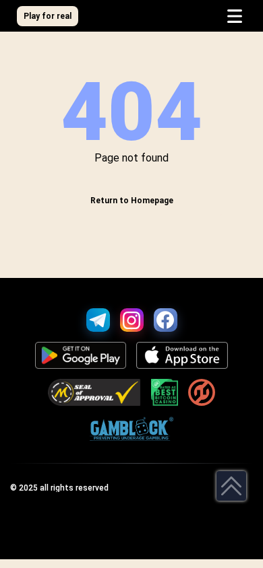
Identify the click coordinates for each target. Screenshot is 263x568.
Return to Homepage (131, 200)
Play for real (47, 16)
